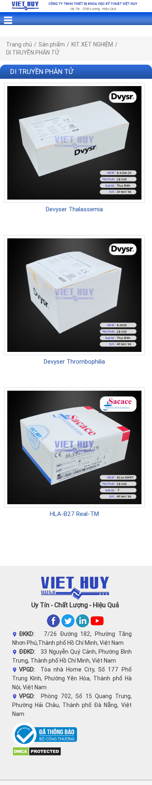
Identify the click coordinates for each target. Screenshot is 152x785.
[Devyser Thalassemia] (74, 142)
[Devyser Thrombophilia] (74, 294)
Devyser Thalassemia (74, 209)
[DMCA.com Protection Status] (36, 751)
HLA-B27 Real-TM (74, 514)
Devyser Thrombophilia (74, 361)
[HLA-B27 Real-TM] (74, 446)
